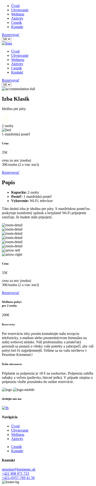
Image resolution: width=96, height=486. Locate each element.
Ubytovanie (19, 10)
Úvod (15, 6)
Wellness (17, 14)
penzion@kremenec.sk (18, 469)
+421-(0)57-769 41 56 (18, 478)
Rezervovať (10, 35)
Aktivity (17, 18)
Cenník (16, 23)
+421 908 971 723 (15, 473)
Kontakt (17, 27)
